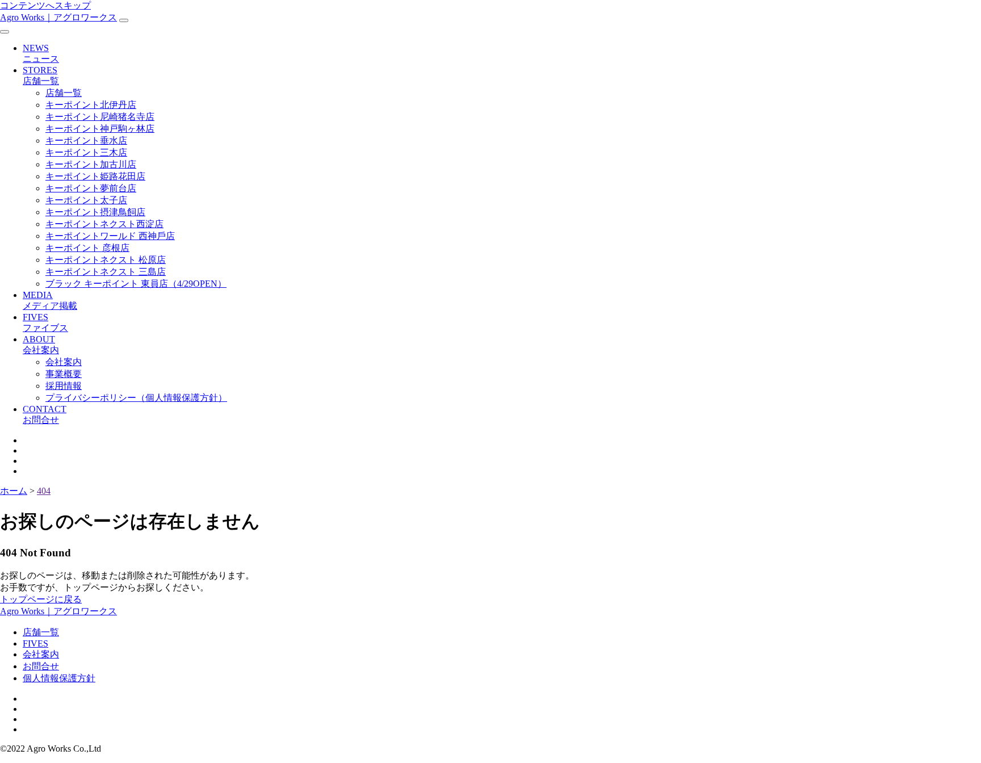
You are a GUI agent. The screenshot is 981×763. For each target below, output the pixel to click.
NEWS (41, 53)
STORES (41, 75)
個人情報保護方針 (59, 678)
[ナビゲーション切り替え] (123, 20)
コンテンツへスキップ (45, 5)
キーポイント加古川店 (90, 164)
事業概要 (63, 374)
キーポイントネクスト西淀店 (104, 224)
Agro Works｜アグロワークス (58, 17)
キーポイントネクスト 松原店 (105, 260)
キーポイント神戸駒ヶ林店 (99, 128)
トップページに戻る (41, 599)
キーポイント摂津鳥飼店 (95, 212)
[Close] (4, 31)
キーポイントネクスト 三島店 (105, 271)
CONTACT (44, 414)
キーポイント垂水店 (86, 140)
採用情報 (63, 386)
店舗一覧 (63, 93)
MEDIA (50, 300)
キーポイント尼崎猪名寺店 (99, 116)
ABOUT (41, 344)
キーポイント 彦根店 (87, 248)
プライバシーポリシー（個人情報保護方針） (136, 398)
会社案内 (63, 362)
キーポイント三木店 (86, 152)
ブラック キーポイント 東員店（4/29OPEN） (136, 283)
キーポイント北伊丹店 (90, 105)
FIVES (45, 322)
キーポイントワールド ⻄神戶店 (110, 236)
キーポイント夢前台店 (90, 188)
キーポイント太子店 (86, 200)
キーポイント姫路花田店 (95, 176)
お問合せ (41, 666)
